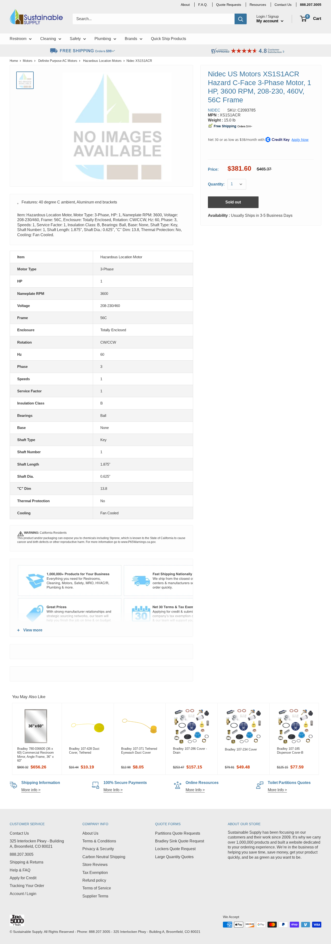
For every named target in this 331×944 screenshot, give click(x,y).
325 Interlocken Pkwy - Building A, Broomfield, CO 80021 (37, 843)
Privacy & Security (98, 849)
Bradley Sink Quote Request (179, 841)
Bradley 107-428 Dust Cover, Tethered (84, 750)
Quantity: (216, 184)
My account (268, 21)
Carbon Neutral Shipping (103, 857)
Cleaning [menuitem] (48, 39)
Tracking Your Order (27, 886)
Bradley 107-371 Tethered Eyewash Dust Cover (139, 750)
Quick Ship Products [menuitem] (168, 39)
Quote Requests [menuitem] (228, 5)
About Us (90, 833)
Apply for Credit (23, 878)
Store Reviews (95, 865)
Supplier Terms (95, 896)
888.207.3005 (21, 854)
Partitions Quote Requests (177, 833)
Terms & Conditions (99, 841)
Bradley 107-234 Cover (241, 749)
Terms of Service (96, 888)
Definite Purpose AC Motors (57, 61)
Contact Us (19, 833)
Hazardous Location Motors (102, 61)
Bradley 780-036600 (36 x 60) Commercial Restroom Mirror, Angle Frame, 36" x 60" (35, 754)
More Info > (113, 790)
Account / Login (23, 894)
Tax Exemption (95, 873)
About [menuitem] (185, 5)
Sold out (233, 202)
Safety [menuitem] (75, 39)
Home (14, 61)
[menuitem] (310, 5)
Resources (258, 5)
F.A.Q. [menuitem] (203, 5)
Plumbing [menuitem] (103, 39)
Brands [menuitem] (131, 39)
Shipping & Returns (26, 862)
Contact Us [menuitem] (283, 5)
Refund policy (94, 880)
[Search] (241, 19)
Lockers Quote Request (175, 849)
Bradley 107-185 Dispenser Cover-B (290, 750)
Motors (27, 61)
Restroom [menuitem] (18, 39)
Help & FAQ (20, 870)
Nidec (214, 110)
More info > (30, 790)
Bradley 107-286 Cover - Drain (190, 750)
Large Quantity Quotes (174, 857)
